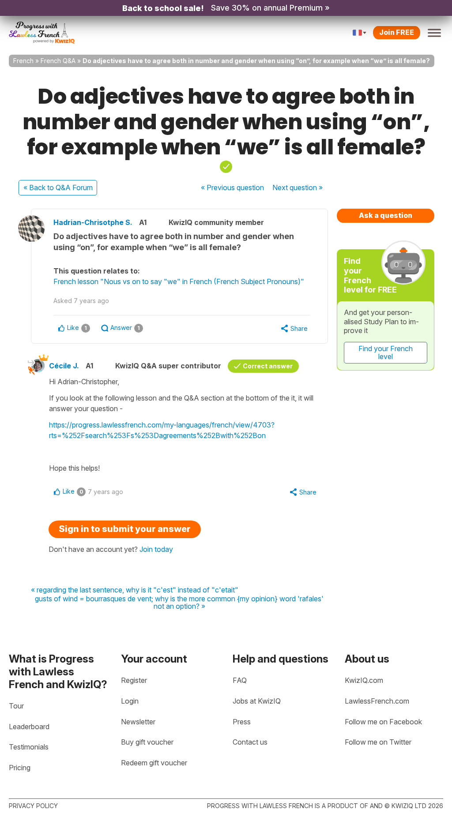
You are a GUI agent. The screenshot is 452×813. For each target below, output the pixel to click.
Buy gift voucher (147, 742)
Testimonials (29, 746)
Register (134, 680)
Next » (297, 187)
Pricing (19, 767)
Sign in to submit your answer (125, 529)
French (23, 60)
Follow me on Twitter (378, 742)
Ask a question (385, 215)
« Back (58, 187)
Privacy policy (33, 805)
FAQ (240, 680)
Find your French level (385, 352)
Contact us (250, 742)
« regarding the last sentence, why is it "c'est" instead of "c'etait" (134, 590)
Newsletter (138, 721)
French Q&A (58, 60)
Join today (156, 549)
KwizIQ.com (364, 680)
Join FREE (396, 32)
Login (130, 701)
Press (242, 721)
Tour (16, 705)
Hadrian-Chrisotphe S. (92, 222)
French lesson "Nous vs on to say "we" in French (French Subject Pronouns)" (178, 281)
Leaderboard (29, 726)
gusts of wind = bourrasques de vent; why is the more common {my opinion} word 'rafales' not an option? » (179, 603)
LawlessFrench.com (377, 701)
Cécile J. (64, 365)
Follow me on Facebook (383, 721)
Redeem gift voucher (154, 762)
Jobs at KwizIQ (257, 701)
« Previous (232, 187)
